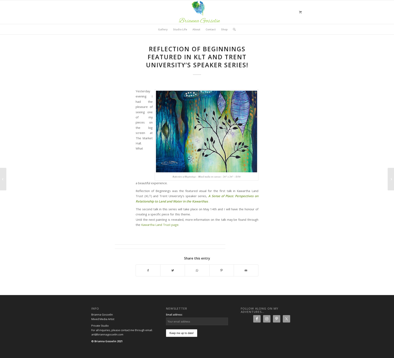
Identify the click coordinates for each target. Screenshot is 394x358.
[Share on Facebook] (148, 270)
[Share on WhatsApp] (197, 270)
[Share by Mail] (246, 270)
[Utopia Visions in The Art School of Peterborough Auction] (3, 179)
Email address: (174, 314)
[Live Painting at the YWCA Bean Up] (391, 179)
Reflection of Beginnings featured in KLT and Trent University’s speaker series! (197, 57)
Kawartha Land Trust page (160, 225)
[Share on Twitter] (172, 270)
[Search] (233, 29)
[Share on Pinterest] (222, 270)
